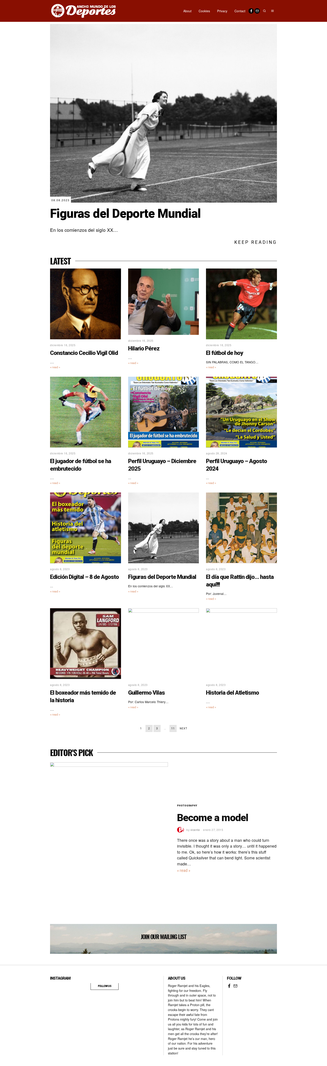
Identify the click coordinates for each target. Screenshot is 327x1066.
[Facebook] (251, 11)
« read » (55, 367)
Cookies (204, 11)
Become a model (212, 818)
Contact (239, 11)
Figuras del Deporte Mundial (125, 213)
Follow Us (104, 986)
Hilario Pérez (143, 348)
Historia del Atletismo (232, 692)
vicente (195, 830)
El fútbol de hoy (224, 353)
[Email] (257, 11)
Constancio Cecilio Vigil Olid (84, 353)
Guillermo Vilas (146, 692)
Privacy (222, 11)
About (187, 11)
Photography (187, 805)
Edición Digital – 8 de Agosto (84, 577)
